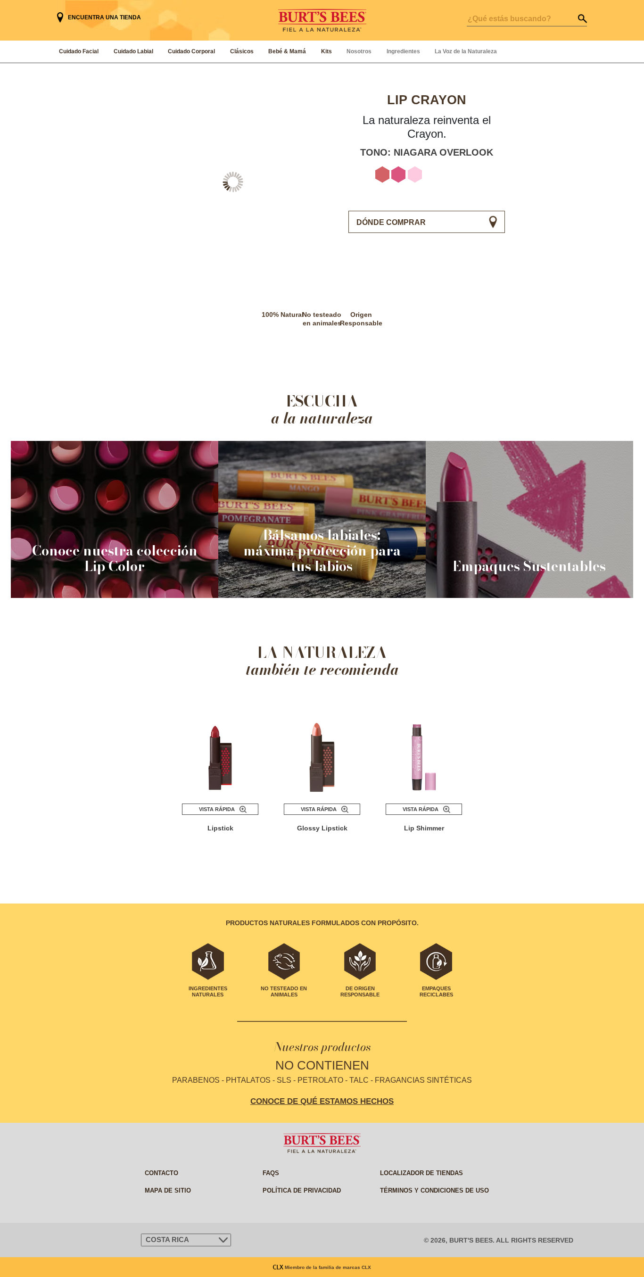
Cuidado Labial (133, 51)
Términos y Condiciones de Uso (434, 1190)
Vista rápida (217, 809)
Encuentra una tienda (104, 17)
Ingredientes (403, 51)
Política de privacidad (302, 1190)
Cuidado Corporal (191, 51)
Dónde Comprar (391, 222)
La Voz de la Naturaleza (466, 51)
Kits (326, 51)
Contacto (161, 1173)
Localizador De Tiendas (421, 1173)
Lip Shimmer (424, 828)
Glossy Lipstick (322, 828)
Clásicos (242, 51)
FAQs (271, 1173)
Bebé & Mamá (287, 51)
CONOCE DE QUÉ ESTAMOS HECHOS (322, 1101)
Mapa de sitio (168, 1190)
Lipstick (220, 828)
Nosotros (359, 51)
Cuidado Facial (79, 51)
